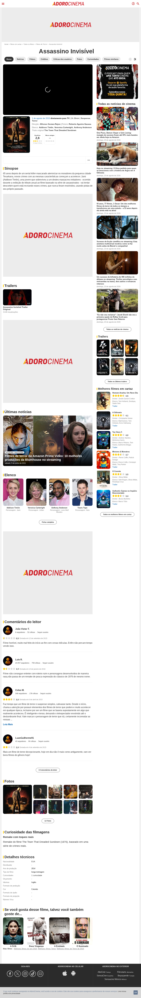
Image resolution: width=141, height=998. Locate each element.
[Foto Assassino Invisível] (17, 799)
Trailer (114, 406)
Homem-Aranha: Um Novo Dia (125, 393)
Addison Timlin (46, 127)
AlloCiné (101, 972)
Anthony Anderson (83, 127)
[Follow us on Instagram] (25, 974)
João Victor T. (22, 629)
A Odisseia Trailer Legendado (132, 373)
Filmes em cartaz (16, 44)
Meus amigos (49, 135)
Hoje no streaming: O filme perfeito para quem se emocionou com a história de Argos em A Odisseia (116, 170)
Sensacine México (113, 979)
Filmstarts (121, 972)
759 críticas (36, 663)
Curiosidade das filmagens (26, 832)
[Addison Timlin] (13, 492)
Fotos (9, 781)
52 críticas (31, 632)
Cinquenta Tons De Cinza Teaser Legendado (103, 373)
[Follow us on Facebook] (10, 974)
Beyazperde (123, 975)
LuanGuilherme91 (24, 738)
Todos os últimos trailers (117, 382)
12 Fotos (47, 821)
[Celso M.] (8, 691)
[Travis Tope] (82, 492)
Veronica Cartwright (63, 127)
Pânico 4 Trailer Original (103, 354)
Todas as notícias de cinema (117, 329)
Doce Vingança (36, 946)
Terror (34, 121)
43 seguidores (20, 741)
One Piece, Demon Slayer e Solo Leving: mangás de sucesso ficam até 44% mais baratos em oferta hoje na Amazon (117, 135)
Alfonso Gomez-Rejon (50, 124)
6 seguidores (20, 632)
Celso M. (19, 690)
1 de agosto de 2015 (41, 118)
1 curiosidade (36, 875)
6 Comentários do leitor (48, 770)
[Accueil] (68, 4)
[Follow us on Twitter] (17, 974)
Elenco (10, 475)
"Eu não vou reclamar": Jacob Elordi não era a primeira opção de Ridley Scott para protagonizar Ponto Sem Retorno (116, 317)
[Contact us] (40, 974)
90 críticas (32, 741)
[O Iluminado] (82, 931)
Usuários (37, 135)
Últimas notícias (18, 412)
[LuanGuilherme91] (8, 739)
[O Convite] (103, 479)
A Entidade (59, 946)
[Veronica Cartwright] (36, 492)
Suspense (85, 118)
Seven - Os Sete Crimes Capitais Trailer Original (132, 354)
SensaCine (102, 975)
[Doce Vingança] (36, 931)
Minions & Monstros (121, 452)
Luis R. (19, 659)
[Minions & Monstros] (103, 460)
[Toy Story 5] (103, 440)
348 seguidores (21, 693)
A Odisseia (117, 412)
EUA (33, 862)
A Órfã (13, 946)
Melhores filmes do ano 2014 (25, 949)
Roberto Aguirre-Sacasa (80, 124)
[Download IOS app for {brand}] (66, 973)
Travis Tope (82, 508)
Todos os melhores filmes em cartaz (117, 514)
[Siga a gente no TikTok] (33, 974)
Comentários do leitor (22, 622)
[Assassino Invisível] (16, 134)
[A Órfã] (13, 931)
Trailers (10, 286)
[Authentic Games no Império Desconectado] (103, 499)
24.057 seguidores (22, 663)
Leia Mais (8, 724)
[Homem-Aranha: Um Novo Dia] (103, 401)
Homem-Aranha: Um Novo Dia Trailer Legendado (118, 373)
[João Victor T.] (8, 630)
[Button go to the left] (130, 59)
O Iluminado (82, 946)
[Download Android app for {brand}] (75, 973)
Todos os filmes (29, 44)
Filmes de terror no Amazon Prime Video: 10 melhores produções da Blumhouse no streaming (43, 457)
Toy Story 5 (117, 432)
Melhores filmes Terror (47, 949)
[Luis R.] (8, 661)
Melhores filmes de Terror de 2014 (70, 949)
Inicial (6, 44)
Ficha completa (48, 522)
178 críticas (33, 693)
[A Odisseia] (103, 420)
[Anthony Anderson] (59, 492)
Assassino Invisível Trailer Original (15, 308)
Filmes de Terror (41, 44)
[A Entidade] (59, 931)
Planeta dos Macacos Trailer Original (118, 354)
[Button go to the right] (135, 59)
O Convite (116, 471)
